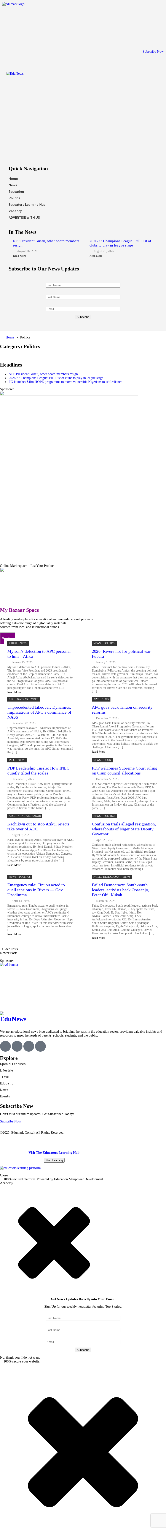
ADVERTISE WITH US (24, 218)
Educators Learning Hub (27, 205)
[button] (3, 60)
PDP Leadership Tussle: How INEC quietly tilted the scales (38, 770)
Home (13, 179)
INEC (12, 760)
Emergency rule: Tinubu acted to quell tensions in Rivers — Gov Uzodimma (36, 889)
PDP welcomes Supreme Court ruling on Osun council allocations (124, 770)
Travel (5, 1077)
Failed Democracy (106, 876)
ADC (11, 815)
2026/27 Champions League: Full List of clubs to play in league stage (120, 243)
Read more (20, 255)
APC (11, 699)
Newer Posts (8, 953)
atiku (13, 643)
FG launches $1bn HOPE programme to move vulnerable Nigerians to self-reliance (65, 382)
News (13, 185)
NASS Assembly (27, 699)
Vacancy (15, 211)
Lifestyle (6, 1070)
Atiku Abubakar (29, 815)
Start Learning (54, 1160)
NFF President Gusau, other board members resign (43, 374)
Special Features (13, 1064)
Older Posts (10, 949)
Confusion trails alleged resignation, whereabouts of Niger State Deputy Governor (124, 829)
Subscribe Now (153, 51)
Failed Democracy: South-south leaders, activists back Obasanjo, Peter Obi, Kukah (120, 889)
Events (5, 1096)
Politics (14, 198)
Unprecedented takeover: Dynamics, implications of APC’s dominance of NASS (39, 712)
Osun (107, 760)
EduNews (13, 1019)
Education (16, 192)
